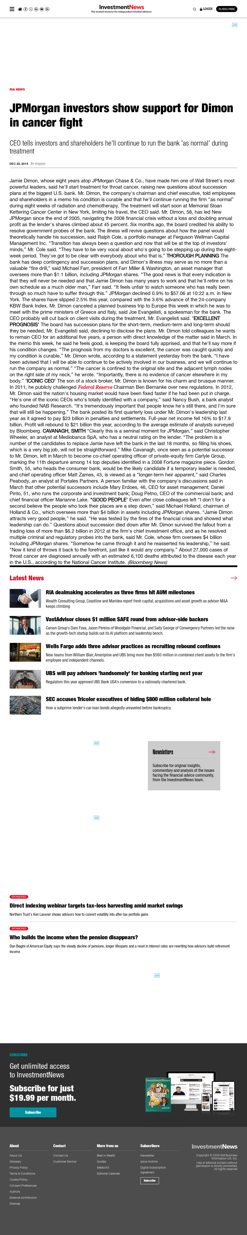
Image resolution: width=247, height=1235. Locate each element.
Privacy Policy (19, 1167)
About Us (16, 1155)
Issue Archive (149, 1161)
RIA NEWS (17, 89)
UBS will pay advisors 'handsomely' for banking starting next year (124, 673)
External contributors (23, 1197)
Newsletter (147, 1155)
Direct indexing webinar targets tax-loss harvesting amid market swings (96, 905)
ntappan (40, 163)
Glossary (15, 1161)
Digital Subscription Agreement (153, 1170)
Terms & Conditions (22, 1173)
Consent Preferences (23, 1185)
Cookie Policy (18, 1179)
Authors (15, 1191)
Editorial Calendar (108, 1173)
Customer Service (64, 1161)
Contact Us (60, 1155)
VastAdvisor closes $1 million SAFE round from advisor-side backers (127, 619)
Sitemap (15, 1203)
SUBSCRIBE (227, 9)
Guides (101, 1161)
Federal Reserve (96, 387)
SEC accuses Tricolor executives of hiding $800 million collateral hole (128, 699)
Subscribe (33, 1112)
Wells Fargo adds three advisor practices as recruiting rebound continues (133, 646)
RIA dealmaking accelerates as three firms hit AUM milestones (120, 592)
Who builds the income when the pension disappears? (74, 937)
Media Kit (103, 1167)
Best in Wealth (106, 1155)
